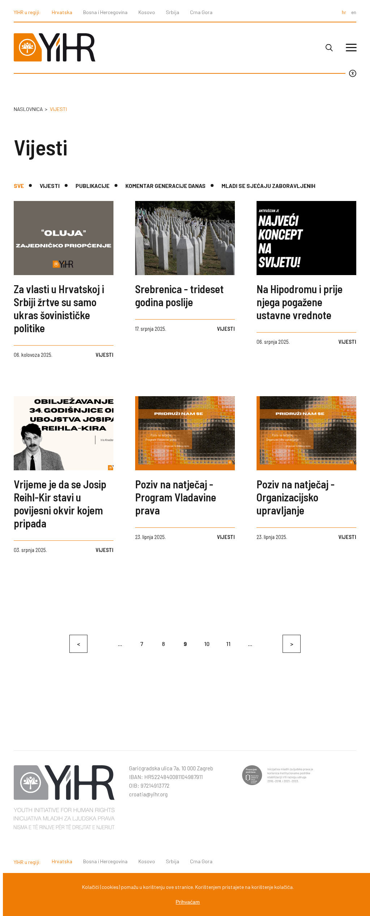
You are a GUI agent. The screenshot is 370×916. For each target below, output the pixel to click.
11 (228, 643)
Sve (19, 186)
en (353, 12)
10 (207, 643)
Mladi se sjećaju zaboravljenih (268, 186)
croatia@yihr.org (148, 794)
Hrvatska (62, 12)
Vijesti (50, 186)
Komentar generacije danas (165, 186)
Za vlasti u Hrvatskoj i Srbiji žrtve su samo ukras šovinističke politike (59, 308)
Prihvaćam (188, 902)
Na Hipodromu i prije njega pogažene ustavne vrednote (300, 301)
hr (344, 12)
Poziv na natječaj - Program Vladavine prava (175, 497)
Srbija (172, 12)
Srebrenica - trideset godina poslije (179, 295)
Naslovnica (28, 109)
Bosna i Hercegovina (105, 12)
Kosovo (146, 12)
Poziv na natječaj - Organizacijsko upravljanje (296, 497)
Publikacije (92, 186)
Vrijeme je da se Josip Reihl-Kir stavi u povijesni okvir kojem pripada (60, 504)
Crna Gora (201, 12)
